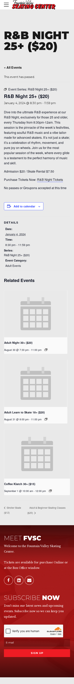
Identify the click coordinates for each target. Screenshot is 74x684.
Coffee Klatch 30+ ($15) (19, 484)
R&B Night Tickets (50, 179)
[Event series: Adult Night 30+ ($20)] (46, 349)
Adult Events (13, 266)
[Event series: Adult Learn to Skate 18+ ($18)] (46, 419)
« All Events (13, 67)
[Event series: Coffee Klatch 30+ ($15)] (50, 491)
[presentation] (35, 313)
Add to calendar (24, 206)
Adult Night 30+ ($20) (18, 343)
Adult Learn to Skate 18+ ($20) (24, 412)
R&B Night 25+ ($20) (17, 255)
